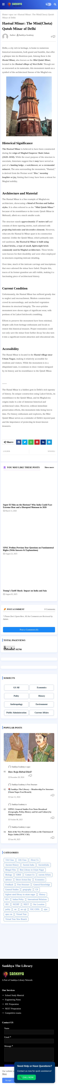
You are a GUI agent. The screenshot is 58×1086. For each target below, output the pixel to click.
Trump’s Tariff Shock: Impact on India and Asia (25, 591)
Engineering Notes (13, 1000)
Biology (8, 875)
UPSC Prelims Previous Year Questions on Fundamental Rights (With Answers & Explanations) (28, 549)
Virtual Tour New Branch (16, 919)
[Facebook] (18, 442)
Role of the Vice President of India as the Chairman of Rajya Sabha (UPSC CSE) (30, 833)
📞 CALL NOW (26, 1077)
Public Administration (16, 713)
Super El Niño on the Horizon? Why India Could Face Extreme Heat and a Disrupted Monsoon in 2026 (27, 506)
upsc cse (12, 14)
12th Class (22, 860)
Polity (16, 696)
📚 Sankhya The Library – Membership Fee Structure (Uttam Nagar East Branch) (31, 790)
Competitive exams (13, 1013)
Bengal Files (10, 870)
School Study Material (14, 995)
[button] (55, 4)
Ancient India (28, 865)
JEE (7, 904)
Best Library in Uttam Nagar (32, 870)
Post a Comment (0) (29, 629)
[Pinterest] (37, 442)
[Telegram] (49, 442)
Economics (41, 687)
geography (27, 889)
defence (8, 880)
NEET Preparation (13, 1009)
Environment (42, 704)
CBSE (18, 875)
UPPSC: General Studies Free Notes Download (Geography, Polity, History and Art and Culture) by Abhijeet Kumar (29, 812)
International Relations (37, 899)
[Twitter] (25, 442)
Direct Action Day (23, 880)
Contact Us (30, 875)
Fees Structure (23, 885)
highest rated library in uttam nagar (20, 894)
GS (36, 889)
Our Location (38, 904)
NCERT (16, 904)
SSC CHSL (35, 909)
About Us (34, 860)
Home (5, 14)
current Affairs (45, 875)
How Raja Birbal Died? (20, 772)
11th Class (9, 860)
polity (7, 909)
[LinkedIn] (43, 442)
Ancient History (12, 865)
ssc (15, 909)
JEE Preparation (12, 1004)
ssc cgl (23, 909)
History (41, 696)
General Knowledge (41, 885)
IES (7, 899)
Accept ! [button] (8, 1080)
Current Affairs (42, 713)
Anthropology (16, 704)
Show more (49, 467)
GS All (16, 687)
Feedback (9, 885)
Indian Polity (18, 899)
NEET (26, 904)
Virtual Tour (21, 914)
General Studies (12, 889)
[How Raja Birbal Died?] (29, 747)
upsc (46, 909)
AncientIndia (43, 865)
